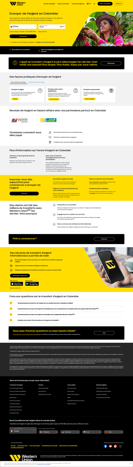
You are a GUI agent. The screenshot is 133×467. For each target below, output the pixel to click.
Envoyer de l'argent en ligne (16, 388)
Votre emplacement (18, 428)
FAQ (104, 333)
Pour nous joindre (34, 445)
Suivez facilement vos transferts (98, 182)
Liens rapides (71, 385)
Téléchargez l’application (19, 275)
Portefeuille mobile (14, 413)
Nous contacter (42, 391)
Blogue (69, 397)
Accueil (13, 445)
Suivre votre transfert (15, 400)
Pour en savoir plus (53, 99)
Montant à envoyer (43, 25)
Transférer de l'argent (16, 385)
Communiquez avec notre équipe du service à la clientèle (26, 334)
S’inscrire (15, 98)
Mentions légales (101, 385)
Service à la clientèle (43, 388)
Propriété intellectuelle (102, 388)
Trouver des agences (15, 403)
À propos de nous (22, 445)
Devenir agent (70, 391)
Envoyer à (15, 25)
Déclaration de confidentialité (103, 391)
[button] (89, 4)
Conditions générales (101, 394)
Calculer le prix (13, 397)
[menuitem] (18, 4)
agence (93, 193)
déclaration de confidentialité (43, 464)
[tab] (18, 82)
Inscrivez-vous (14, 92)
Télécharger (111, 63)
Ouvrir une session (71, 388)
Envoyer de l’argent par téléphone (18, 391)
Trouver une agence (89, 98)
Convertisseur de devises (16, 409)
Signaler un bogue (71, 403)
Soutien (40, 385)
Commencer (23, 36)
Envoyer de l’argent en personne (17, 394)
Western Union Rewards (73, 394)
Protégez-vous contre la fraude (45, 42)
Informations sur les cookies (103, 397)
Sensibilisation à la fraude (44, 394)
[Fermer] (130, 464)
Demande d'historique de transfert (75, 400)
